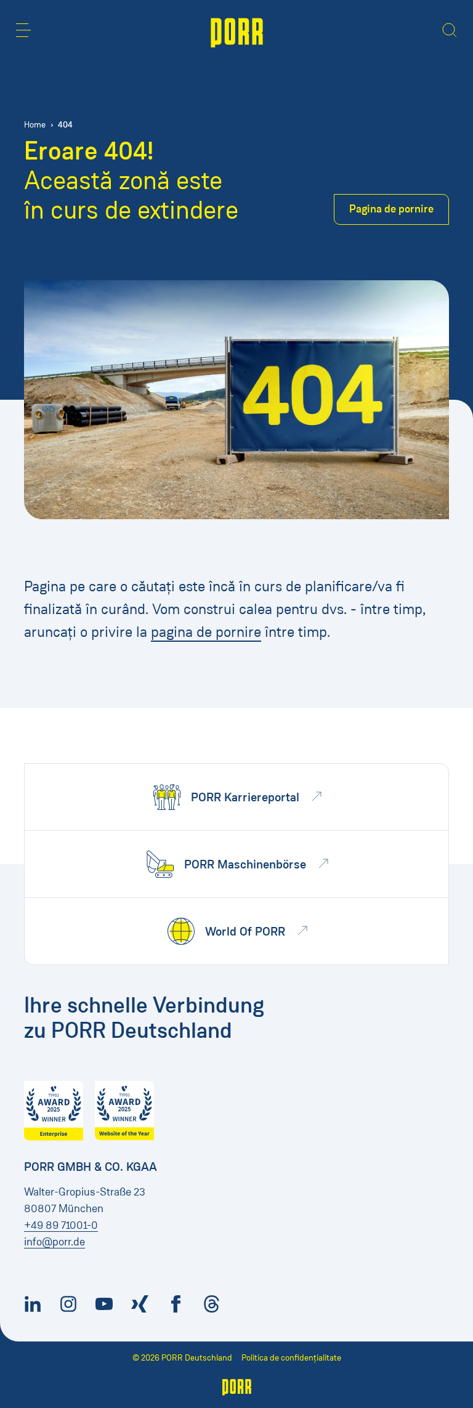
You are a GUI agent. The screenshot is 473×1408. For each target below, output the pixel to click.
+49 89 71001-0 (61, 1225)
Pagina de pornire (391, 209)
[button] (23, 30)
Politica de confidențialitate (291, 1358)
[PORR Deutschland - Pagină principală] (236, 31)
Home (35, 124)
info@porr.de (54, 1241)
